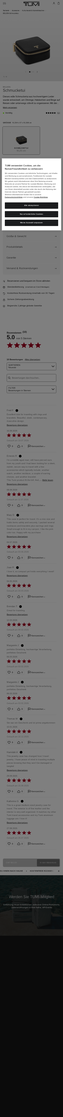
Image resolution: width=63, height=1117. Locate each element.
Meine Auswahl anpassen (31, 223)
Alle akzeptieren (31, 205)
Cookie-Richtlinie (41, 197)
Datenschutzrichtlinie (14, 197)
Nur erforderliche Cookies (31, 214)
